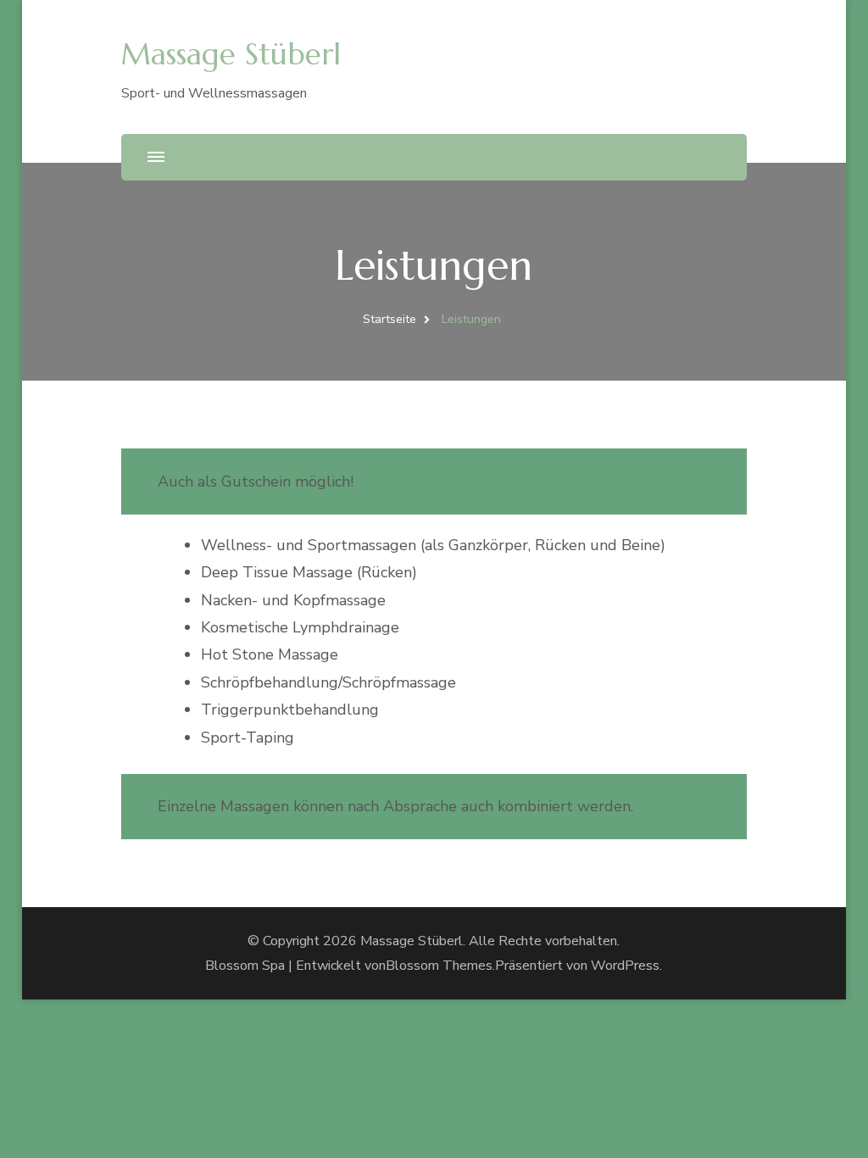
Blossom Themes (439, 965)
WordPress (625, 965)
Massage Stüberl (231, 54)
